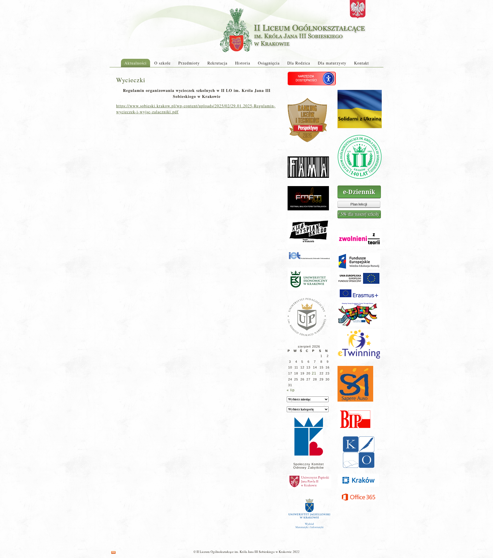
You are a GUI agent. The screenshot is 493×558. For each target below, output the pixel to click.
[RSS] (113, 552)
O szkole (162, 63)
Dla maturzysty (332, 63)
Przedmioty (189, 63)
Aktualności (135, 63)
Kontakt (361, 63)
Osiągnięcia (269, 63)
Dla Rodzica (298, 63)
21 (314, 373)
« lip (291, 390)
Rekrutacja (217, 63)
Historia (242, 63)
